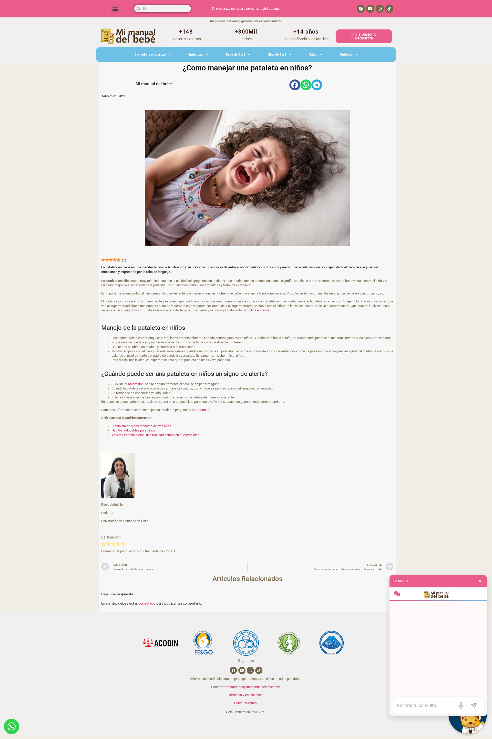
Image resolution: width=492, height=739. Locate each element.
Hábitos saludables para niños (133, 430)
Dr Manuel (203, 410)
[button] (115, 9)
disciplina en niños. (256, 310)
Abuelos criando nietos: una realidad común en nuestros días (155, 435)
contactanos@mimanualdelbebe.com (253, 687)
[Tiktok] (389, 9)
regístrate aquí (270, 8)
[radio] (103, 544)
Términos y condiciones (245, 695)
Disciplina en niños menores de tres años (141, 426)
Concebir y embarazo (150, 54)
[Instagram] (380, 9)
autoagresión (134, 384)
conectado (146, 603)
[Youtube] (370, 9)
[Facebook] (361, 9)
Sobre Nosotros (245, 703)
